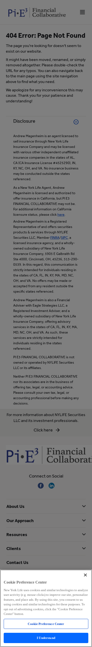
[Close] (85, 575)
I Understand (46, 638)
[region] (46, 608)
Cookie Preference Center (46, 624)
